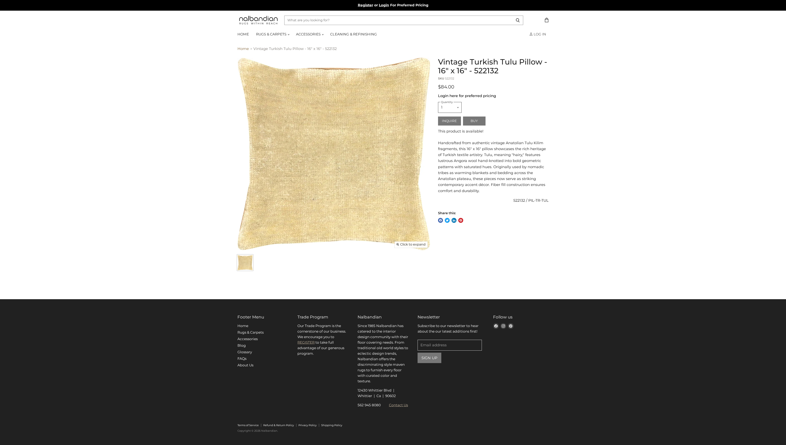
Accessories (308, 34)
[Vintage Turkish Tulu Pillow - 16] (245, 263)
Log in (539, 34)
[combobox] (398, 20)
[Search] (517, 20)
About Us (245, 365)
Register (365, 5)
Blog (241, 345)
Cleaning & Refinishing (353, 34)
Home (243, 34)
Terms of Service (248, 425)
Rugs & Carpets (271, 34)
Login (384, 5)
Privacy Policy (307, 425)
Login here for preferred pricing (467, 96)
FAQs (241, 359)
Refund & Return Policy (278, 425)
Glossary (244, 352)
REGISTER (306, 342)
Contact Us (398, 405)
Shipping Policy (331, 425)
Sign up (429, 358)
